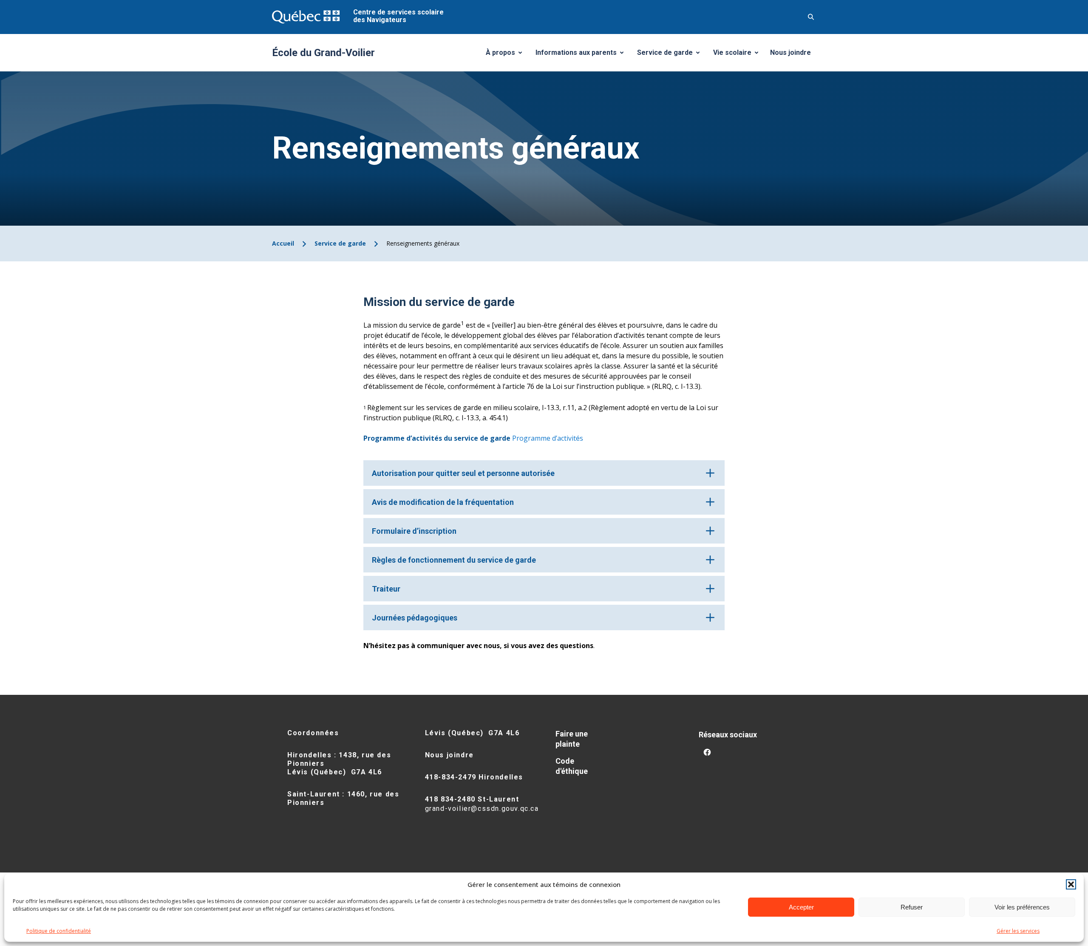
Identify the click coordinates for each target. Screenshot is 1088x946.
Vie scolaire (739, 54)
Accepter (801, 907)
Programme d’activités (547, 438)
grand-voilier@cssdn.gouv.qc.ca (482, 808)
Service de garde (671, 54)
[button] (1071, 884)
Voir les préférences (1022, 907)
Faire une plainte (571, 738)
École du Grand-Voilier (323, 53)
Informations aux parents (581, 54)
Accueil (283, 243)
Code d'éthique (571, 766)
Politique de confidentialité (58, 931)
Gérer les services (1018, 931)
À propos (507, 54)
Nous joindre (790, 52)
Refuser (912, 907)
